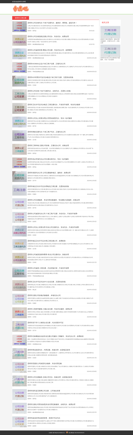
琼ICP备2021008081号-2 (59, 432)
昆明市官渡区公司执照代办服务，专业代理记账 (45, 363)
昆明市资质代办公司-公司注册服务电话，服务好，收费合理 (49, 173)
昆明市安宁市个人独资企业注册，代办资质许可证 (45, 323)
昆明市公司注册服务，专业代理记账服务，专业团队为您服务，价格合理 (54, 200)
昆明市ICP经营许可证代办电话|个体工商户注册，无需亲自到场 (50, 77)
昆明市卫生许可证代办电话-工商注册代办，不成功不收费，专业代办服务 (54, 105)
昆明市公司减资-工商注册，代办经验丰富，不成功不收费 (48, 268)
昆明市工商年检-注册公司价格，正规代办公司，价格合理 (48, 145)
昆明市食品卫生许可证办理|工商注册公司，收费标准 (47, 241)
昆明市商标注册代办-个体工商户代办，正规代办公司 (47, 132)
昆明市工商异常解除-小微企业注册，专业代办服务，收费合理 (50, 309)
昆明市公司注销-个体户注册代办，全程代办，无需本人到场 (49, 91)
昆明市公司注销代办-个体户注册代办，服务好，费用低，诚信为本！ (52, 23)
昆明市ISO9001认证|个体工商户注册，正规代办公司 (46, 64)
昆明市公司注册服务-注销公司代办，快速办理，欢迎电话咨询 (50, 377)
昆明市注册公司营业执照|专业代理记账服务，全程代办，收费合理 (51, 404)
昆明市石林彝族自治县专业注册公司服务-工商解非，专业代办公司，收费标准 (56, 336)
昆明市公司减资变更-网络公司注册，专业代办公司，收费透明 (50, 50)
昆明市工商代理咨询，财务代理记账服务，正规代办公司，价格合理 (109, 41)
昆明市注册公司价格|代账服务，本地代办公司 (44, 295)
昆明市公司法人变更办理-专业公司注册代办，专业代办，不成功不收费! (53, 227)
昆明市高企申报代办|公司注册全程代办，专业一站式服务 (48, 159)
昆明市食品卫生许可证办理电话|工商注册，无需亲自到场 (48, 186)
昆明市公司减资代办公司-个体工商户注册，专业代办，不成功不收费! (52, 214)
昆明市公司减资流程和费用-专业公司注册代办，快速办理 (48, 254)
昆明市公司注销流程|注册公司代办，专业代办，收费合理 (48, 36)
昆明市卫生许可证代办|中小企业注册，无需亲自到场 (47, 282)
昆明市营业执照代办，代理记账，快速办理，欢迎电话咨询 (49, 350)
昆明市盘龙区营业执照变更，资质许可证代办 (44, 418)
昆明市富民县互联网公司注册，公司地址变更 (44, 391)
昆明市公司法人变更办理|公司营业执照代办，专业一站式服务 (50, 118)
